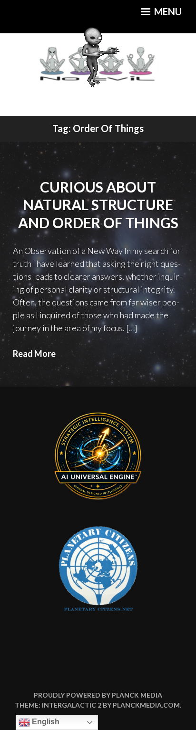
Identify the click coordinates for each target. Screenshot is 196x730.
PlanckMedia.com (146, 705)
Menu (167, 11)
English (44, 722)
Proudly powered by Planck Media (98, 695)
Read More (34, 353)
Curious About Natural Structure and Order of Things (98, 204)
